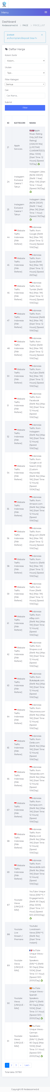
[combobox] (25, 84)
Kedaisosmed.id (10, 25)
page (25, 25)
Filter (25, 107)
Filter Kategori (12, 79)
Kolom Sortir (11, 55)
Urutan (8, 67)
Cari (6, 90)
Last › (27, 1065)
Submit (8, 102)
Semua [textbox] (9, 84)
